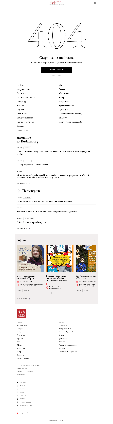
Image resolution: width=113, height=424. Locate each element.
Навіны (20, 85)
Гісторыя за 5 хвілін (26, 97)
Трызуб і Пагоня (66, 105)
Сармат (20, 109)
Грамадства (22, 130)
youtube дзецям (25, 402)
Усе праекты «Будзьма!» (25, 371)
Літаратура (22, 101)
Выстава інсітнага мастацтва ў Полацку (89, 277)
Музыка (20, 105)
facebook (23, 382)
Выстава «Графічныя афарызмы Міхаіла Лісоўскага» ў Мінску (56, 278)
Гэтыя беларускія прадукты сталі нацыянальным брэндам (44, 201)
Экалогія (63, 117)
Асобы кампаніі (22, 368)
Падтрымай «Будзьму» (27, 413)
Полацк (79, 290)
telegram (23, 389)
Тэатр (61, 97)
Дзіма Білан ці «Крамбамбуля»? (32, 222)
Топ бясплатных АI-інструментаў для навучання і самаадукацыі (47, 211)
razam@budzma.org (26, 405)
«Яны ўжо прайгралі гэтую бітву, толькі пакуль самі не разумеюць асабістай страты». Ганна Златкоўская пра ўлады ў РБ (53, 176)
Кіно (61, 85)
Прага (19, 290)
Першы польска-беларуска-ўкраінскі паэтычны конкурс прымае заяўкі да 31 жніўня (53, 152)
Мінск (48, 292)
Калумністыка (23, 89)
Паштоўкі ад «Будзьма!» (70, 122)
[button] (94, 240)
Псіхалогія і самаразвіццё (71, 113)
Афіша (62, 89)
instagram (23, 385)
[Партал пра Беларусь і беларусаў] (56, 3)
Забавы (20, 126)
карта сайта (56, 76)
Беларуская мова (25, 117)
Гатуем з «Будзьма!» (26, 122)
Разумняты (22, 113)
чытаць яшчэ (22, 183)
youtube (22, 399)
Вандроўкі (64, 101)
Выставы (55, 292)
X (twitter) (23, 395)
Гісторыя (21, 93)
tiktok (22, 392)
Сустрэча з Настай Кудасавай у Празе (26, 277)
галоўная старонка (57, 69)
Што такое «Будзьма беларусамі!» (28, 365)
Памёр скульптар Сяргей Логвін (32, 164)
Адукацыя (63, 109)
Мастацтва (64, 93)
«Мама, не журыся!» (29, 218)
